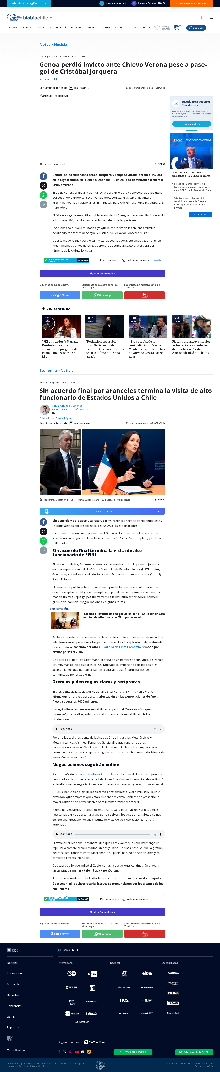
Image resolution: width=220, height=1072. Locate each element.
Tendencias (91, 27)
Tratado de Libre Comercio (121, 647)
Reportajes (14, 1027)
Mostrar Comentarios (102, 273)
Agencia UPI (51, 79)
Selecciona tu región (24, 3)
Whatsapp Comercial (135, 1051)
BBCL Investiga (122, 27)
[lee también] (66, 620)
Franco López (63, 418)
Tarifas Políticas (16, 1050)
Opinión (106, 27)
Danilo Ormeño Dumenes (67, 405)
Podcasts (12, 27)
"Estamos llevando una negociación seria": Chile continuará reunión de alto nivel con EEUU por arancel (124, 615)
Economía (61, 27)
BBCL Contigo (142, 27)
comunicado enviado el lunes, (99, 774)
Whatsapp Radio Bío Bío (196, 1052)
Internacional (44, 27)
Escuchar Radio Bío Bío (193, 3)
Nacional (26, 27)
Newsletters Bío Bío (116, 3)
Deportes (76, 27)
